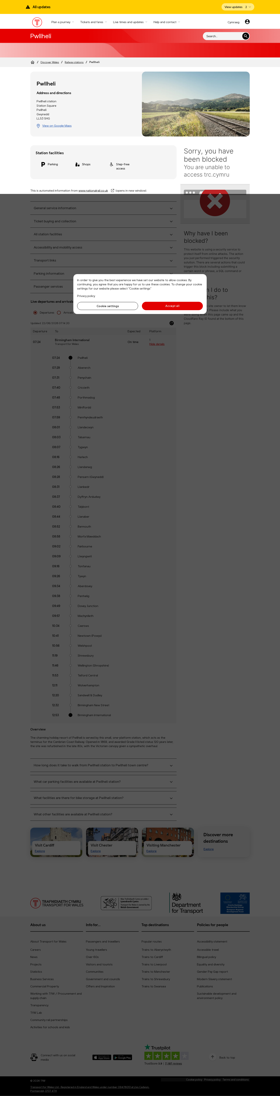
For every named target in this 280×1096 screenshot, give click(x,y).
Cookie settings (108, 306)
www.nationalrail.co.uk (93, 190)
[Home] (32, 62)
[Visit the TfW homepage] (37, 23)
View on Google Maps (57, 125)
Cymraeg (233, 22)
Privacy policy (86, 296)
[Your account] (247, 22)
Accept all (172, 305)
